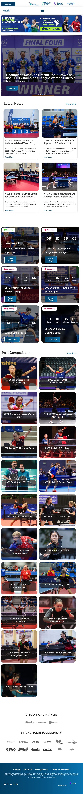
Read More (9, 157)
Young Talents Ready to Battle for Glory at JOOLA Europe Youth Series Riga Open (21, 196)
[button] (3, 65)
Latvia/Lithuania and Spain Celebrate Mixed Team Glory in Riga (20, 143)
